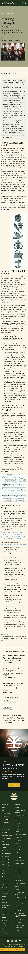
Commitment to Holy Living (20, 893)
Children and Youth (6, 882)
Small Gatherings (19, 846)
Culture (3, 899)
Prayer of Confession (20, 883)
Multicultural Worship (20, 815)
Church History (5, 887)
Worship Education (19, 863)
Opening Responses (20, 877)
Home (3, 13)
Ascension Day (5, 850)
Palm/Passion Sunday (7, 835)
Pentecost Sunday (6, 853)
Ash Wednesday (6, 829)
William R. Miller (10, 73)
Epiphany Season (6, 816)
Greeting (17, 875)
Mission (17, 807)
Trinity (16, 852)
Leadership (4, 931)
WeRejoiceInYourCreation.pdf (11, 636)
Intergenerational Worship (11, 705)
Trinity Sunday (5, 859)
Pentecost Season (6, 856)
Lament (17, 886)
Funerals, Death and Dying (7, 913)
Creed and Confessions (18, 909)
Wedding (6, 675)
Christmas (4, 810)
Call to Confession (19, 880)
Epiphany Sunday (6, 813)
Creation (4, 896)
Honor (12, 673)
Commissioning (5, 890)
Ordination (17, 821)
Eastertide (4, 847)
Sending (17, 930)
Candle (12, 38)
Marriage (12, 660)
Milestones (7, 707)
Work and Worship (19, 857)
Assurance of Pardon (20, 889)
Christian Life (7, 40)
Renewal (18, 660)
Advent (3, 807)
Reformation (18, 840)
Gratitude (4, 917)
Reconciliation (18, 837)
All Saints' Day (5, 862)
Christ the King (5, 865)
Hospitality (4, 920)
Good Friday (5, 841)
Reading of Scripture (20, 900)
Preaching (17, 826)
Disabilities (4, 902)
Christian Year (5, 885)
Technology (18, 849)
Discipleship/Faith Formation (6, 906)
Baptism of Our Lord (7, 819)
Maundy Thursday (6, 838)
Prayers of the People (20, 919)
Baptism (5, 38)
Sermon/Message (19, 903)
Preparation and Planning (19, 830)
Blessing (4, 879)
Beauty (3, 876)
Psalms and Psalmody (20, 834)
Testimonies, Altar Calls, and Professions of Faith (20, 915)
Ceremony (6, 673)
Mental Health (5, 934)
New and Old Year (19, 818)
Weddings (17, 854)
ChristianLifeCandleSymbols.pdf (12, 638)
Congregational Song (7, 893)
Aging (3, 873)
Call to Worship (18, 872)
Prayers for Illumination (20, 897)
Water (5, 689)
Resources (10, 13)
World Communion (19, 860)
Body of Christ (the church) (11, 702)
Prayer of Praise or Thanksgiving (19, 926)
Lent (3, 826)
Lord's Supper (20, 720)
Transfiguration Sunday (5, 822)
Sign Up (12, 785)
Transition (18, 40)
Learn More (7, 663)
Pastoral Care (18, 823)
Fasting (3, 910)
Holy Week (12, 720)
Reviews (17, 843)
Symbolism (19, 673)
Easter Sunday (5, 844)
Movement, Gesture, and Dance (20, 811)
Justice (3, 928)
